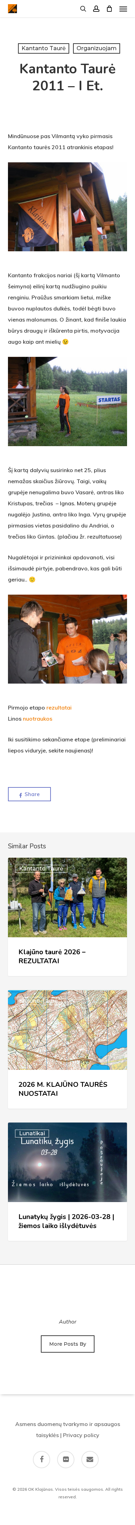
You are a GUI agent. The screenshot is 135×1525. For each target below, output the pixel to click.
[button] (123, 8)
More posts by (67, 1344)
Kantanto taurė (43, 48)
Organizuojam (96, 48)
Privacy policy (81, 1435)
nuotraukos (37, 718)
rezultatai (59, 707)
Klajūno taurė (38, 1001)
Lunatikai (32, 1133)
